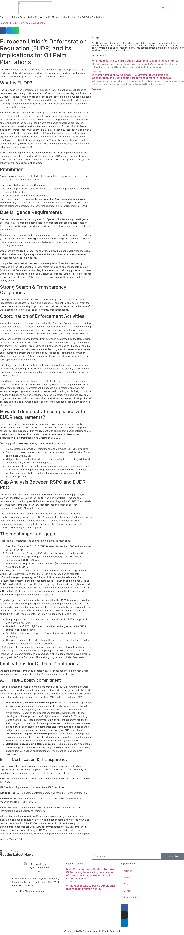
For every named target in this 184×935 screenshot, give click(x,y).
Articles (128, 870)
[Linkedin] (124, 923)
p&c (12, 851)
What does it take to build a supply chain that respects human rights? (135, 60)
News (127, 877)
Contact (152, 8)
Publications (131, 8)
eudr (6, 851)
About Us (110, 8)
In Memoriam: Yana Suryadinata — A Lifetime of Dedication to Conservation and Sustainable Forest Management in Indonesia (131, 76)
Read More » (97, 72)
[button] (3, 30)
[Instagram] (124, 915)
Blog (126, 884)
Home (96, 8)
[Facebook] (124, 907)
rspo (17, 851)
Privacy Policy (131, 897)
